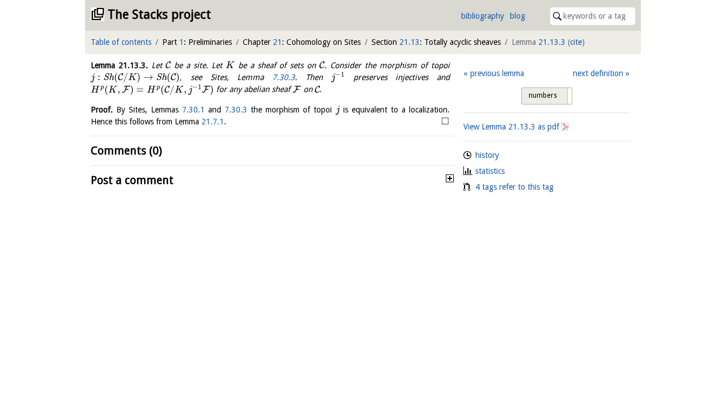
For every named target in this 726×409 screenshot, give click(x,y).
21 (277, 42)
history (487, 155)
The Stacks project (159, 14)
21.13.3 (551, 42)
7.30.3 (283, 77)
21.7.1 (212, 121)
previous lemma (497, 73)
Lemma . (119, 65)
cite (576, 42)
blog (517, 15)
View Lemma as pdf (511, 126)
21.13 (409, 42)
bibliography (482, 15)
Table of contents (121, 42)
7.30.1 (193, 109)
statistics (490, 171)
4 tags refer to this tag (514, 186)
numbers (543, 95)
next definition (598, 73)
